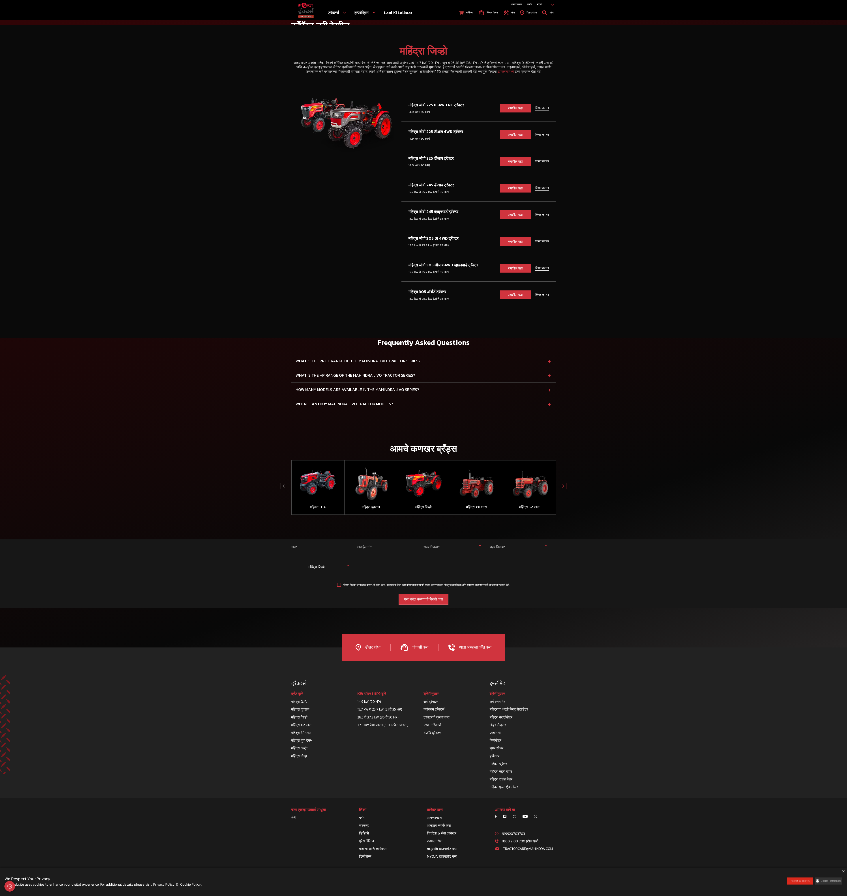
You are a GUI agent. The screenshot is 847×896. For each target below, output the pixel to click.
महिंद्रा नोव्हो (299, 756)
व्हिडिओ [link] (364, 833)
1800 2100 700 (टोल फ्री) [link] (521, 841)
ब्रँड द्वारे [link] (297, 693)
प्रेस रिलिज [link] (366, 841)
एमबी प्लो (495, 732)
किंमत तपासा (542, 108)
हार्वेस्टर (494, 756)
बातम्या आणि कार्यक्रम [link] (373, 848)
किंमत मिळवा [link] (492, 13)
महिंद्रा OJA (299, 701)
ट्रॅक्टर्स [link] (334, 13)
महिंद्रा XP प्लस (301, 725)
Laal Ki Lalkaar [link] (398, 13)
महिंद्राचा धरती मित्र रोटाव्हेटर (509, 709)
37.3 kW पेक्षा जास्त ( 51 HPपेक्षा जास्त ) (382, 725)
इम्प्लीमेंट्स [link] (361, 13)
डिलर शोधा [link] (531, 13)
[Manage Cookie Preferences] (9, 886)
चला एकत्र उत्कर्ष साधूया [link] (308, 809)
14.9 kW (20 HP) (369, 701)
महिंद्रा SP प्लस (301, 732)
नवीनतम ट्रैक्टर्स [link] (434, 709)
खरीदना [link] (469, 13)
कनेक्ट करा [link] (435, 809)
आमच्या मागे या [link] (505, 809)
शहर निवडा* (498, 547)
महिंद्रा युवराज (300, 709)
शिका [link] (362, 809)
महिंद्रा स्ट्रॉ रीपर (501, 771)
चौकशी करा (419, 647)
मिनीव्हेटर (495, 740)
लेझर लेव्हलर (498, 725)
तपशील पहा (515, 108)
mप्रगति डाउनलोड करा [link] (442, 848)
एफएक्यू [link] (364, 825)
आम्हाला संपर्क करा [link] (439, 825)
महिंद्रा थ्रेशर (498, 763)
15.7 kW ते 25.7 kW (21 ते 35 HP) (379, 709)
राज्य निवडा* (432, 547)
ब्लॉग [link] (529, 4)
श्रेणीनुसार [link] (431, 693)
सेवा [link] (512, 13)
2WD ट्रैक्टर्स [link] (432, 725)
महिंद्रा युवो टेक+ (302, 740)
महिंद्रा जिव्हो (299, 717)
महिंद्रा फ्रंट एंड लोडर (504, 786)
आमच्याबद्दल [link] (516, 4)
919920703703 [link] (513, 833)
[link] (306, 11)
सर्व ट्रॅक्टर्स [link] (431, 701)
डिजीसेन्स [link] (365, 856)
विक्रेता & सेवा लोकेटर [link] (441, 833)
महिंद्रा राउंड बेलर (501, 779)
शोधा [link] (551, 13)
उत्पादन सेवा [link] (434, 841)
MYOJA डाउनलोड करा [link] (442, 856)
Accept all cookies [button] (800, 881)
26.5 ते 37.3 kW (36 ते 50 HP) (378, 717)
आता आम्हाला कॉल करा (474, 647)
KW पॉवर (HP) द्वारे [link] (371, 693)
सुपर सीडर (496, 748)
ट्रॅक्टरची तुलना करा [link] (437, 717)
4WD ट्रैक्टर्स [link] (433, 732)
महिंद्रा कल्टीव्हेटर (501, 717)
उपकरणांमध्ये (506, 71)
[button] (828, 881)
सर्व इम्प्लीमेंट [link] (497, 701)
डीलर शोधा (372, 647)
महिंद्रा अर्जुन (299, 748)
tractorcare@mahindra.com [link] (528, 848)
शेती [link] (293, 817)
